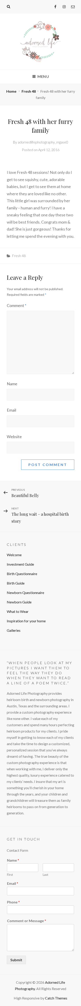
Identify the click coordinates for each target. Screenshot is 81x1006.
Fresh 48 (29, 91)
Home (11, 91)
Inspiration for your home (26, 621)
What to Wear (18, 611)
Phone (13, 902)
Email (11, 410)
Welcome (14, 555)
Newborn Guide (19, 602)
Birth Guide (16, 583)
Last (45, 874)
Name (12, 383)
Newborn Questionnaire (25, 592)
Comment (16, 305)
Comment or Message (26, 921)
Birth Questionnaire (22, 573)
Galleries (13, 630)
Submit (16, 960)
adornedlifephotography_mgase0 (43, 142)
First (10, 874)
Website (14, 436)
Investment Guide (20, 564)
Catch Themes (56, 998)
